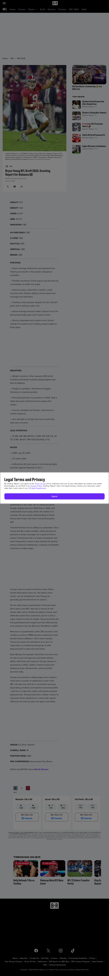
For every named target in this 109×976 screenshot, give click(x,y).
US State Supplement (37, 488)
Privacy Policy (36, 486)
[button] (54, 496)
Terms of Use (40, 484)
